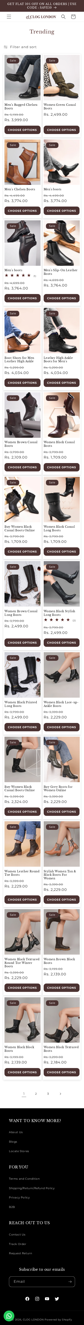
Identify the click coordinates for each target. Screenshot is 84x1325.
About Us (16, 1132)
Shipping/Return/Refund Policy (32, 1188)
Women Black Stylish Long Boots (59, 613)
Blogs (13, 1141)
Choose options (22, 130)
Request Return (20, 1253)
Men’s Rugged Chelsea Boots (21, 106)
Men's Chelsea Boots (19, 189)
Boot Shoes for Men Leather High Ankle (19, 359)
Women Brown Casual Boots (21, 443)
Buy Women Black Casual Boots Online (19, 528)
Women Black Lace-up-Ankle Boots (61, 704)
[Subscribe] (70, 1281)
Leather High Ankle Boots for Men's (58, 359)
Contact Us (17, 1234)
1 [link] (24, 1094)
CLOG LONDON (33, 1319)
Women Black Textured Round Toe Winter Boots (22, 963)
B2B (12, 1207)
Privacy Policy (19, 1197)
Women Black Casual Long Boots (59, 528)
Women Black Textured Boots (61, 1048)
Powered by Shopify (58, 1319)
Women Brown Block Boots (59, 961)
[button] (9, 17)
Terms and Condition (24, 1178)
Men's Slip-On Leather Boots (61, 271)
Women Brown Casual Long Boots (21, 613)
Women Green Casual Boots (60, 106)
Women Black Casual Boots (59, 443)
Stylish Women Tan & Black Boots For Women (60, 875)
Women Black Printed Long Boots (20, 704)
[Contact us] (9, 1316)
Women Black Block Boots (19, 1048)
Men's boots (53, 189)
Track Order (17, 1244)
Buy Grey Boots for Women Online (58, 788)
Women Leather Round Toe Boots (21, 873)
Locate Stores (19, 1151)
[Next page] (60, 1094)
